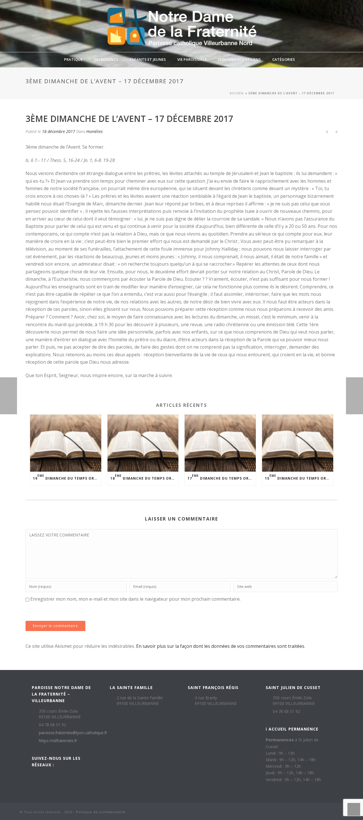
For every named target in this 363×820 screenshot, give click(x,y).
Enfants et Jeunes (148, 59)
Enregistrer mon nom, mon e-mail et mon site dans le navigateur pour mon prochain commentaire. (135, 599)
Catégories (283, 59)
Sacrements (106, 59)
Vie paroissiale (192, 59)
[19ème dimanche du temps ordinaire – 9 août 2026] (65, 443)
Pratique (73, 59)
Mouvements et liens (239, 59)
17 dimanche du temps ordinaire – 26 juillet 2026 (221, 477)
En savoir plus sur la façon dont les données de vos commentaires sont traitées (220, 646)
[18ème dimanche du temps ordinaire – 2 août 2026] (143, 443)
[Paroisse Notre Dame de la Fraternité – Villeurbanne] (181, 26)
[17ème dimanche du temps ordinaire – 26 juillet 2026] (220, 443)
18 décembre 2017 (58, 131)
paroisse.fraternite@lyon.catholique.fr (73, 732)
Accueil (237, 93)
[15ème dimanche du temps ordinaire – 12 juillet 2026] (297, 443)
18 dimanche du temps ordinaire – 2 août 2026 (144, 477)
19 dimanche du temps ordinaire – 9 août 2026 (67, 477)
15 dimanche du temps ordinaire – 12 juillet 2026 (299, 477)
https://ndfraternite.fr (58, 740)
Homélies (94, 131)
